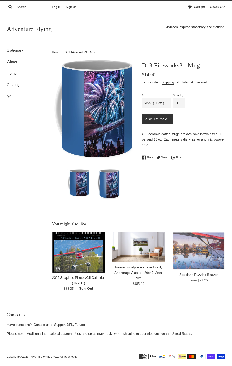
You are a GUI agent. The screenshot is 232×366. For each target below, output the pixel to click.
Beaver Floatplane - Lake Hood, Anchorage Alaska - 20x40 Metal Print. (138, 272)
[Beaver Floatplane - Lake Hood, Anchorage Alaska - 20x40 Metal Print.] (138, 247)
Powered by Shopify (65, 356)
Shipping (168, 82)
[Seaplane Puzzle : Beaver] (198, 251)
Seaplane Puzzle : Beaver (198, 275)
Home (12, 73)
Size (144, 95)
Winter (12, 62)
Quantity (178, 95)
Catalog (13, 85)
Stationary (15, 50)
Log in (56, 7)
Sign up (71, 7)
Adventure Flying (29, 28)
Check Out (217, 7)
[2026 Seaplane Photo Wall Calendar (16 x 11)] (78, 252)
